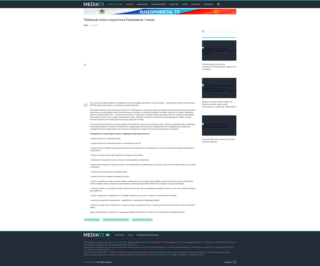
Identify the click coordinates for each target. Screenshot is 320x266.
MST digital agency (104, 262)
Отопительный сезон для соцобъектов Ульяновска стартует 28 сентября (219, 66)
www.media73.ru (120, 242)
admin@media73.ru (162, 254)
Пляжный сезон (92, 220)
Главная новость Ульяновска (115, 220)
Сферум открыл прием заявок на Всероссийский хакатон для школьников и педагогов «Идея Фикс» (219, 104)
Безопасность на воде (142, 220)
